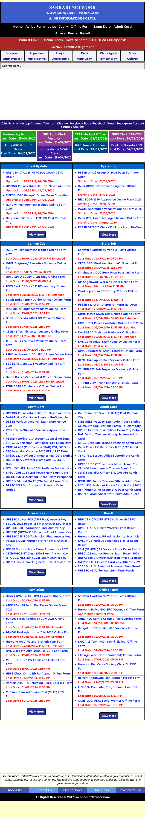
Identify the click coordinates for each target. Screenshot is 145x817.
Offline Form (81, 26)
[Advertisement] (72, 94)
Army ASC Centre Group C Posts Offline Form (110, 618)
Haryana (12, 53)
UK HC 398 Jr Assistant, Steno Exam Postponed (39, 477)
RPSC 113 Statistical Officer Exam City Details (110, 430)
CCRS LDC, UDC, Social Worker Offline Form (109, 700)
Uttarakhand (60, 58)
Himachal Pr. (108, 58)
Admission (36, 590)
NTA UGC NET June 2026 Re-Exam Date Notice (38, 468)
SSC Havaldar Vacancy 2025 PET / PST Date (37, 451)
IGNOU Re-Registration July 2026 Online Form (38, 632)
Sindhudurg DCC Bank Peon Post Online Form (110, 272)
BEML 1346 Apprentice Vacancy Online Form (109, 360)
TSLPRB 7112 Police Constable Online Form (108, 383)
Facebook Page (80, 123)
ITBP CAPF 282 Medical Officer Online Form (36, 386)
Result (85, 33)
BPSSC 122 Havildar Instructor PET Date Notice (39, 455)
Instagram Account (130, 123)
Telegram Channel (55, 123)
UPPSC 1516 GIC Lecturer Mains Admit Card (108, 464)
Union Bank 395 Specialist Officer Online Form (38, 377)
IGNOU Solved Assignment (72, 47)
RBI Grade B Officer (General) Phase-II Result (110, 557)
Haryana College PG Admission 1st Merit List (109, 536)
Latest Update (36, 166)
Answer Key (64, 33)
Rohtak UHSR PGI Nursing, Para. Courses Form (39, 683)
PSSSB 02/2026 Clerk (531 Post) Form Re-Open (110, 227)
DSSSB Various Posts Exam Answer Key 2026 (37, 549)
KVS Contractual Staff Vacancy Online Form (109, 341)
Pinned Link (28, 40)
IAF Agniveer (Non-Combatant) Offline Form (109, 655)
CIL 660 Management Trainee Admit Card (107, 468)
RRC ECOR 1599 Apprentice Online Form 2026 (109, 199)
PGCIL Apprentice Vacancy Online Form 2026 (110, 209)
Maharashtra (37, 58)
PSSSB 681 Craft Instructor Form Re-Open (107, 304)
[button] (57, 26)
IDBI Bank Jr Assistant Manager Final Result (109, 566)
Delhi (84, 53)
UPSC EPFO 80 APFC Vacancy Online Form (36, 276)
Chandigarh (108, 53)
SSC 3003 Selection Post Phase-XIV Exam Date (38, 443)
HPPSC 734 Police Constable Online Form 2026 (110, 323)
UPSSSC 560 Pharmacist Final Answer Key (35, 528)
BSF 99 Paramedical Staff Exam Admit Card (108, 494)
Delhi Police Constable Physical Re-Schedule (37, 417)
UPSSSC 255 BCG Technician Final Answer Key (38, 536)
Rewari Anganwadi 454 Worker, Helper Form (109, 677)
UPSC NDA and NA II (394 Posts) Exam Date (37, 481)
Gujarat (132, 58)
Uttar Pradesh (12, 58)
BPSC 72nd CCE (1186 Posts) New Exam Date (37, 472)
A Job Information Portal (72, 18)
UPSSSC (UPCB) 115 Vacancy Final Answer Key (38, 532)
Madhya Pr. (84, 58)
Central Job (36, 243)
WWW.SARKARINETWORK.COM (72, 13)
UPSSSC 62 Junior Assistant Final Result (106, 570)
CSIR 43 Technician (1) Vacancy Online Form (37, 331)
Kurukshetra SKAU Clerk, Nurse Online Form (109, 314)
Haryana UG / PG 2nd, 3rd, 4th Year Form (35, 641)
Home (18, 26)
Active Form (35, 26)
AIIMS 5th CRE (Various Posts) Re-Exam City (109, 426)
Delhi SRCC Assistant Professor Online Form (109, 332)
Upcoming (108, 166)
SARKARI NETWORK (72, 7)
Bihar (132, 53)
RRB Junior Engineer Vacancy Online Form (36, 309)
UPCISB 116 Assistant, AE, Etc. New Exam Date (38, 186)
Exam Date (102, 26)
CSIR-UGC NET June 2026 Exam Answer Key (37, 553)
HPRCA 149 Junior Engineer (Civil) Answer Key (38, 562)
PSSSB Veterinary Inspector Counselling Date (37, 438)
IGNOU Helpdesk (112, 40)
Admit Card (123, 26)
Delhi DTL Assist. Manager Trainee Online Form (111, 218)
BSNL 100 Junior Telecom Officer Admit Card (109, 481)
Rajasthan (37, 53)
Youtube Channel (72, 126)
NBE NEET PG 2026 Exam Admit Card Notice (109, 421)
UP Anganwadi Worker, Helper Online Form (108, 282)
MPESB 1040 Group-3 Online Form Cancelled (37, 195)
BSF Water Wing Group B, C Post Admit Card (109, 489)
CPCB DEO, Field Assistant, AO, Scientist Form (110, 263)
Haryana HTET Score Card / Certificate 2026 (109, 562)
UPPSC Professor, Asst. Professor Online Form (110, 351)
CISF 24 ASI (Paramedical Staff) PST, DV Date (38, 447)
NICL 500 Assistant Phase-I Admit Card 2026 (109, 485)
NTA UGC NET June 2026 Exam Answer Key (36, 557)
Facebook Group (103, 123)
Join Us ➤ (7, 123)
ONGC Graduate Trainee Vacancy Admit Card (110, 443)
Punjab (60, 53)
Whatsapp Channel (29, 123)
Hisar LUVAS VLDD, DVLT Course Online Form (38, 596)
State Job (108, 243)
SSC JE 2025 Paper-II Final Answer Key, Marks (38, 523)
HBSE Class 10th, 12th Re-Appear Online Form (38, 673)
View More (36, 234)
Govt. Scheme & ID (81, 40)
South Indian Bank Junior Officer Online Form (38, 299)
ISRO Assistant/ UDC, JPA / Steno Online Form (39, 354)
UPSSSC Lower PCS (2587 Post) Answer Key (36, 519)
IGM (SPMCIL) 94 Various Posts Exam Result (109, 549)
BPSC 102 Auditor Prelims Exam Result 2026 (108, 553)
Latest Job (56, 26)
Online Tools (53, 40)
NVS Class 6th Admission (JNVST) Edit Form (37, 651)
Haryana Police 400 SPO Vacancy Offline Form (111, 609)
